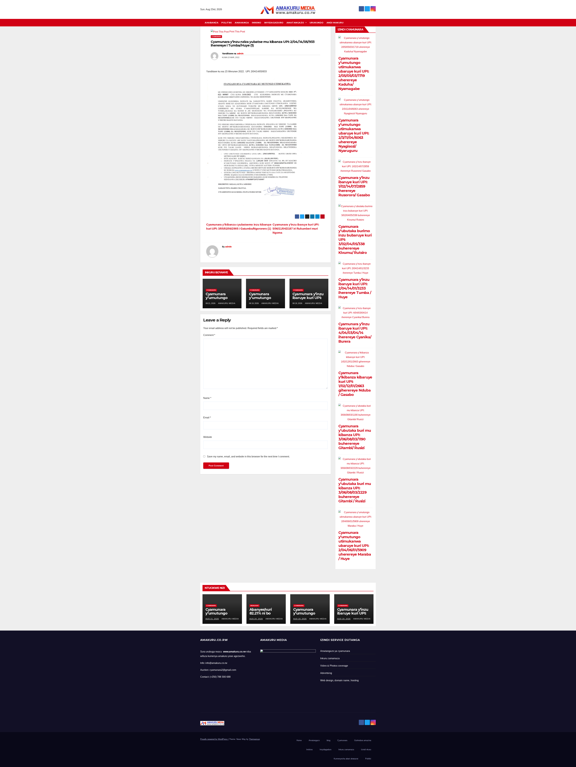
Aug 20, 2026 (256, 619)
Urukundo (317, 22)
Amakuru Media (226, 303)
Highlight (254, 605)
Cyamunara (216, 36)
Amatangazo (295, 22)
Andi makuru (335, 22)
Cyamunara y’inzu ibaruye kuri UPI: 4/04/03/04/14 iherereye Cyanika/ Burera (354, 333)
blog (328, 740)
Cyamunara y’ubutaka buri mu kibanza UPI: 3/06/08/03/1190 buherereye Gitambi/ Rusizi (354, 437)
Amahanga (242, 22)
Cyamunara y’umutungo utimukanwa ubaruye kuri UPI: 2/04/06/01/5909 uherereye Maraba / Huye (354, 545)
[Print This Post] (220, 31)
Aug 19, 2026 (300, 619)
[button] (375, 22)
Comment (209, 335)
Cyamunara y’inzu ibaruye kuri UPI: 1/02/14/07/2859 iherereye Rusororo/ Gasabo (354, 186)
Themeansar (254, 739)
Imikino (256, 22)
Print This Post (237, 31)
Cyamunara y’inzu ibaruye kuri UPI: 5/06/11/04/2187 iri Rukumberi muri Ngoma (296, 228)
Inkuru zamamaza (346, 749)
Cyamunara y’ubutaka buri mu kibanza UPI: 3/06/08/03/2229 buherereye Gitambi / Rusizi (354, 490)
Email (207, 417)
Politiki (226, 22)
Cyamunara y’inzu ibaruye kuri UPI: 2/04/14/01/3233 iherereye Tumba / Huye (354, 288)
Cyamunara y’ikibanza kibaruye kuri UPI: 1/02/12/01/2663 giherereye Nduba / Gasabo (355, 384)
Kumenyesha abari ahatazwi (346, 759)
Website (207, 437)
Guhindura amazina (362, 740)
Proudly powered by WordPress (214, 739)
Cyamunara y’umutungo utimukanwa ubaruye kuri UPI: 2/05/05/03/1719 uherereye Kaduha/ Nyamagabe (353, 73)
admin (240, 53)
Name (207, 398)
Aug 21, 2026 (212, 619)
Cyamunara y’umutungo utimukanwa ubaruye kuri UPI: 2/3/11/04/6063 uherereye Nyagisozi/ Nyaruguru (353, 135)
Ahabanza (211, 22)
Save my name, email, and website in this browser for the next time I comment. (248, 456)
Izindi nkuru (366, 749)
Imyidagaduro (274, 22)
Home (299, 740)
